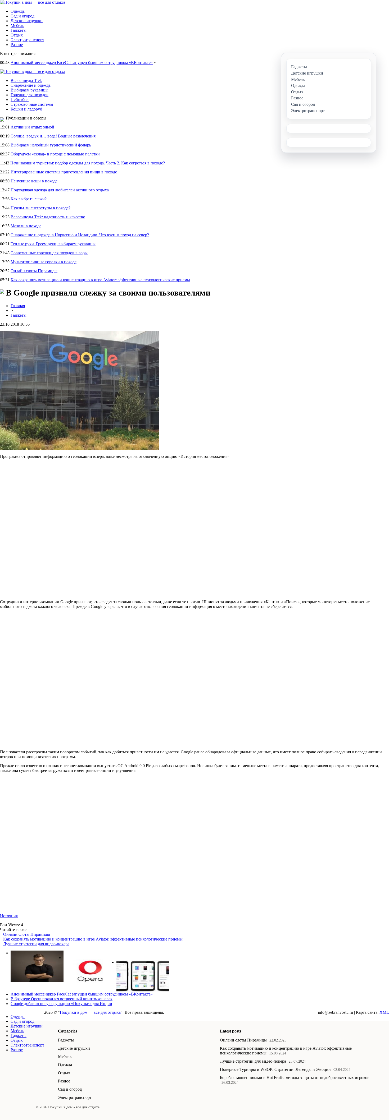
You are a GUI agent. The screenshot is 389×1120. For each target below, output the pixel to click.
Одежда (18, 11)
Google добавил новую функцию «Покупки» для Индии (61, 1003)
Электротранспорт (27, 40)
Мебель (17, 25)
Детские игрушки (27, 21)
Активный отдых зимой (32, 127)
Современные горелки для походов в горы (49, 253)
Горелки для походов (29, 95)
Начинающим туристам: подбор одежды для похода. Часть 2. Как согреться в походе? (87, 163)
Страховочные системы (32, 104)
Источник (9, 916)
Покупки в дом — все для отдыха (90, 1012)
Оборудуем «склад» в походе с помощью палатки (55, 154)
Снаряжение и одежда (31, 85)
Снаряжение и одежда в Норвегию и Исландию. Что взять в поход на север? (80, 235)
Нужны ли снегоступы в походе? (40, 208)
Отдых (17, 35)
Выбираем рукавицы (29, 90)
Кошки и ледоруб (26, 109)
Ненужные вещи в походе (34, 181)
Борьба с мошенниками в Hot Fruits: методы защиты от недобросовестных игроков (294, 1077)
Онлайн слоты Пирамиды (34, 271)
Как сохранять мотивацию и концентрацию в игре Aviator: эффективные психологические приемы (100, 280)
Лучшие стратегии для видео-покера (36, 944)
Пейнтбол (20, 99)
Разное (17, 44)
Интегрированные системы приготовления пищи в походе (64, 172)
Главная (18, 305)
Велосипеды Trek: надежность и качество (48, 217)
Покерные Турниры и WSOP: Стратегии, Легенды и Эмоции (275, 1069)
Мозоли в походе (26, 226)
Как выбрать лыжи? (29, 199)
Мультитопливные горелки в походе (43, 262)
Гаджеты (18, 30)
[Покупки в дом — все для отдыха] (32, 2)
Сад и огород (22, 16)
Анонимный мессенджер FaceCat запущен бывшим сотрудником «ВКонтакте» (82, 62)
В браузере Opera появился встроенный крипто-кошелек (61, 999)
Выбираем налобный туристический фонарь (51, 145)
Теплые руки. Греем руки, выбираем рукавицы (53, 244)
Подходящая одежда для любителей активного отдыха (60, 190)
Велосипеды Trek (26, 80)
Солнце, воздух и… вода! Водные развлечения (53, 136)
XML (384, 1012)
